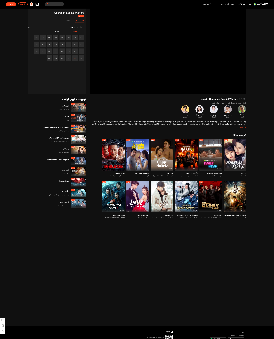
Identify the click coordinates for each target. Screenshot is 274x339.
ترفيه (233, 4)
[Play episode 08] (36, 37)
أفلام (227, 4)
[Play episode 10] (75, 44)
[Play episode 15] (43, 44)
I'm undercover (119, 173)
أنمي (214, 4)
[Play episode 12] (62, 44)
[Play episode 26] (75, 58)
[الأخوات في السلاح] (186, 155)
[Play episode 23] (43, 51)
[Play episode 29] (55, 58)
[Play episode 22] (49, 51)
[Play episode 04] (62, 37)
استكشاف (205, 4)
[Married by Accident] (210, 155)
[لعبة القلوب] (162, 155)
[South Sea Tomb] (113, 196)
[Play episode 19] (68, 51)
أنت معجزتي (169, 215)
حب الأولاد (241, 4)
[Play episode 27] (68, 58)
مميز (249, 4)
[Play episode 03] (68, 37)
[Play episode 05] (55, 37)
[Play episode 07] (43, 37)
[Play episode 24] (36, 51)
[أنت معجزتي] (162, 196)
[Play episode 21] (55, 51)
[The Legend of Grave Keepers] (186, 196)
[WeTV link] (261, 4)
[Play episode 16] (36, 44)
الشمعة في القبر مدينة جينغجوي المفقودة (233, 215)
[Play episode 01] (81, 37)
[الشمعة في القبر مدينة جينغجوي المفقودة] (235, 196)
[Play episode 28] (62, 58)
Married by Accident (214, 173)
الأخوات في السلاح (192, 173)
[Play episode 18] (75, 51)
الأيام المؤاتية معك (143, 215)
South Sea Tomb (119, 215)
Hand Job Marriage (142, 173)
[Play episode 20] (62, 51)
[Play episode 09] (81, 44)
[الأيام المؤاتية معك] (137, 196)
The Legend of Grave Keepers (187, 215)
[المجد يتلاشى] (210, 196)
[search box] (47, 4)
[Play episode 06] (49, 37)
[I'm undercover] (113, 155)
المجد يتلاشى (218, 215)
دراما (221, 4)
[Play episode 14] (49, 44)
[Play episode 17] (81, 51)
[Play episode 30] (49, 58)
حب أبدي (243, 173)
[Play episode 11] (68, 44)
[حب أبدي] (235, 155)
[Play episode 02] (75, 37)
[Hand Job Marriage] (137, 155)
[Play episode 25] (81, 58)
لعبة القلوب (169, 173)
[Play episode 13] (55, 44)
